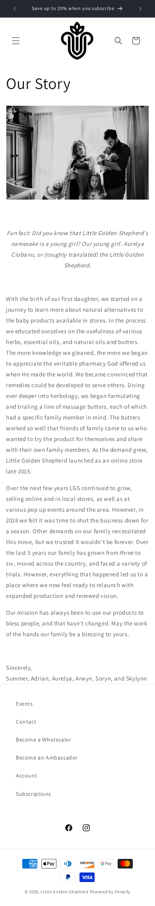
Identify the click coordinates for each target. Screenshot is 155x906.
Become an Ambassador (47, 757)
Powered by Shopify (110, 891)
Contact (26, 721)
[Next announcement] (140, 9)
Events (24, 703)
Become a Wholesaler (43, 739)
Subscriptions (33, 793)
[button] (16, 40)
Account (26, 775)
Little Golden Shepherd (64, 891)
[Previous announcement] (14, 9)
